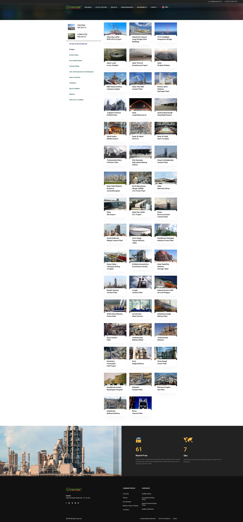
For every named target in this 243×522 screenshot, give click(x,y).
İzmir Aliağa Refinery (138, 362)
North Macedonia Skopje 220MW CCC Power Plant (138, 188)
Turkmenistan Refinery (162, 339)
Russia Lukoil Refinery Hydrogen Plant (163, 89)
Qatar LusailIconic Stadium (112, 64)
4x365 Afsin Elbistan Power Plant (114, 315)
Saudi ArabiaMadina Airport (112, 138)
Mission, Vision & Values (130, 506)
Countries (126, 510)
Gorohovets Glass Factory (137, 315)
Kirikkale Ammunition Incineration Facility (140, 265)
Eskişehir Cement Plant (137, 388)
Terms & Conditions (164, 518)
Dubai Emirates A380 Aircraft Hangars (165, 291)
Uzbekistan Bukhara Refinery (113, 412)
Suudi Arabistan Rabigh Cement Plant (115, 239)
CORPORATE (87, 7)
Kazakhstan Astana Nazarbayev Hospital (115, 388)
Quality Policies (146, 494)
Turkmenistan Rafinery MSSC (138, 339)
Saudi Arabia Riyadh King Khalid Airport (164, 114)
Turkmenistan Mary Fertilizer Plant (114, 161)
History (125, 498)
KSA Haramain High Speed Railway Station (139, 162)
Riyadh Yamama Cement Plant (113, 291)
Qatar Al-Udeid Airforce (137, 138)
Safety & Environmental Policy (149, 504)
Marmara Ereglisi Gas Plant (163, 388)
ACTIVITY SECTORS (101, 7)
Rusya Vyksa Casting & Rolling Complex (113, 266)
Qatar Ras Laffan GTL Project (138, 213)
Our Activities (127, 502)
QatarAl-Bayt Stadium (163, 64)
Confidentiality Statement (148, 518)
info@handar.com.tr (216, 1)
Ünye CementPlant (112, 339)
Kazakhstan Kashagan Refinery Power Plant (165, 239)
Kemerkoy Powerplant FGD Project (111, 363)
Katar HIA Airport (111, 213)
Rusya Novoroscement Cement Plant (163, 214)
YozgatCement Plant (137, 291)
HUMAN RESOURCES (127, 7)
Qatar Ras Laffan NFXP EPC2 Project (114, 38)
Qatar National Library (163, 187)
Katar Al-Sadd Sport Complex (163, 138)
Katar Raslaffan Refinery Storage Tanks (163, 266)
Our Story (126, 494)
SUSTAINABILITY (142, 7)
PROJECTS (114, 7)
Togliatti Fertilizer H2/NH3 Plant (114, 114)
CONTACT (154, 7)
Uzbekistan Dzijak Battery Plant (164, 315)
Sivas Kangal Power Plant (162, 362)
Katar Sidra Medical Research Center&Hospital (114, 188)
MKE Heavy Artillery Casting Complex (114, 88)
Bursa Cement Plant (137, 412)
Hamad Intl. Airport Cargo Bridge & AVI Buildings (139, 39)
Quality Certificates (148, 509)
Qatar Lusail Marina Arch (139, 114)
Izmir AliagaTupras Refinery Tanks (138, 240)
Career (175, 518)
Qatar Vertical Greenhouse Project (140, 64)
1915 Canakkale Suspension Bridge (164, 38)
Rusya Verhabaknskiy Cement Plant (165, 161)
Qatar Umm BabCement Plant (138, 88)
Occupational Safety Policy (148, 498)
